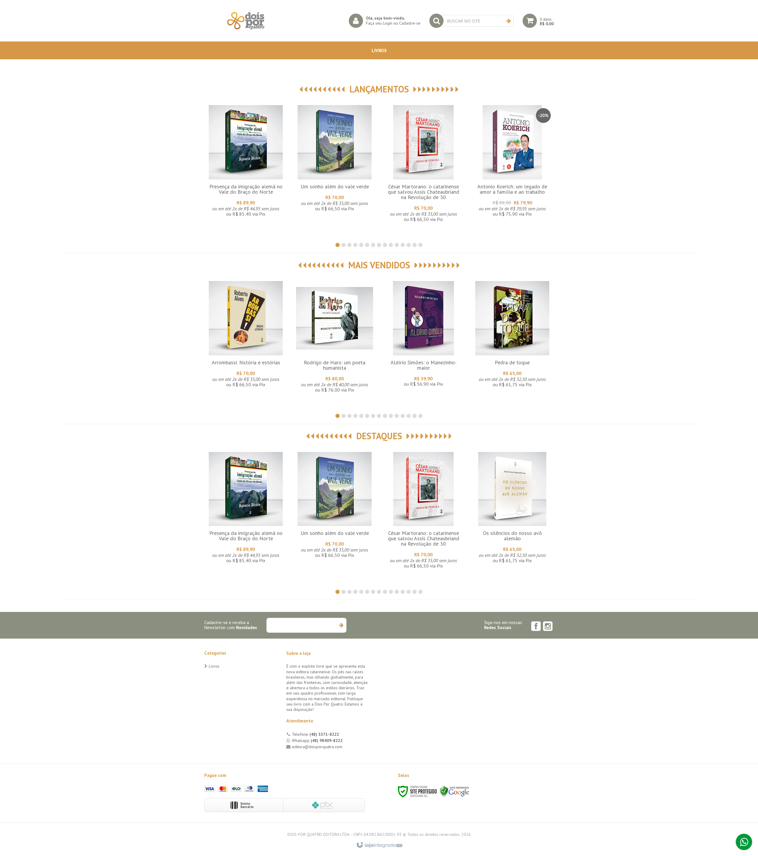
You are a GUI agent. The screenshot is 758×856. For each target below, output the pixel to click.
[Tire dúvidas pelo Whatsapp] (744, 842)
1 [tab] (337, 245)
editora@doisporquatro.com (317, 746)
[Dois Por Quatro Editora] (245, 20)
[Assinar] (340, 625)
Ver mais (246, 173)
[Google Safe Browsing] (454, 791)
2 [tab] (343, 245)
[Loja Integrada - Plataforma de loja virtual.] (379, 845)
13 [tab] (409, 245)
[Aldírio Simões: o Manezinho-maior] (423, 335)
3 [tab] (349, 245)
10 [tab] (391, 245)
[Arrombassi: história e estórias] (245, 335)
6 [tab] (367, 245)
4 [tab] (355, 245)
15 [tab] (420, 245)
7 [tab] (373, 245)
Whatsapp (317, 740)
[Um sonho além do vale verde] (334, 159)
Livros (214, 666)
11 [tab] (397, 245)
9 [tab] (385, 245)
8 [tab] (379, 245)
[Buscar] (508, 21)
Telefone (315, 734)
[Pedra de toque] (512, 335)
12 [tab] (403, 245)
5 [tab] (361, 245)
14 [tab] (414, 245)
